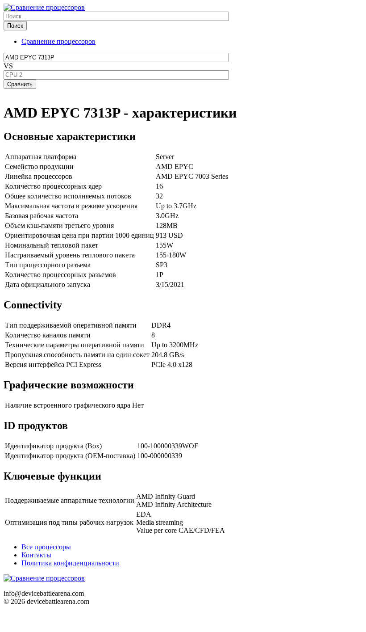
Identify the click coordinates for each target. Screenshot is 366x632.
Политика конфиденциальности (70, 563)
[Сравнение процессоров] (44, 7)
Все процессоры (46, 547)
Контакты (36, 555)
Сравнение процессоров (58, 41)
